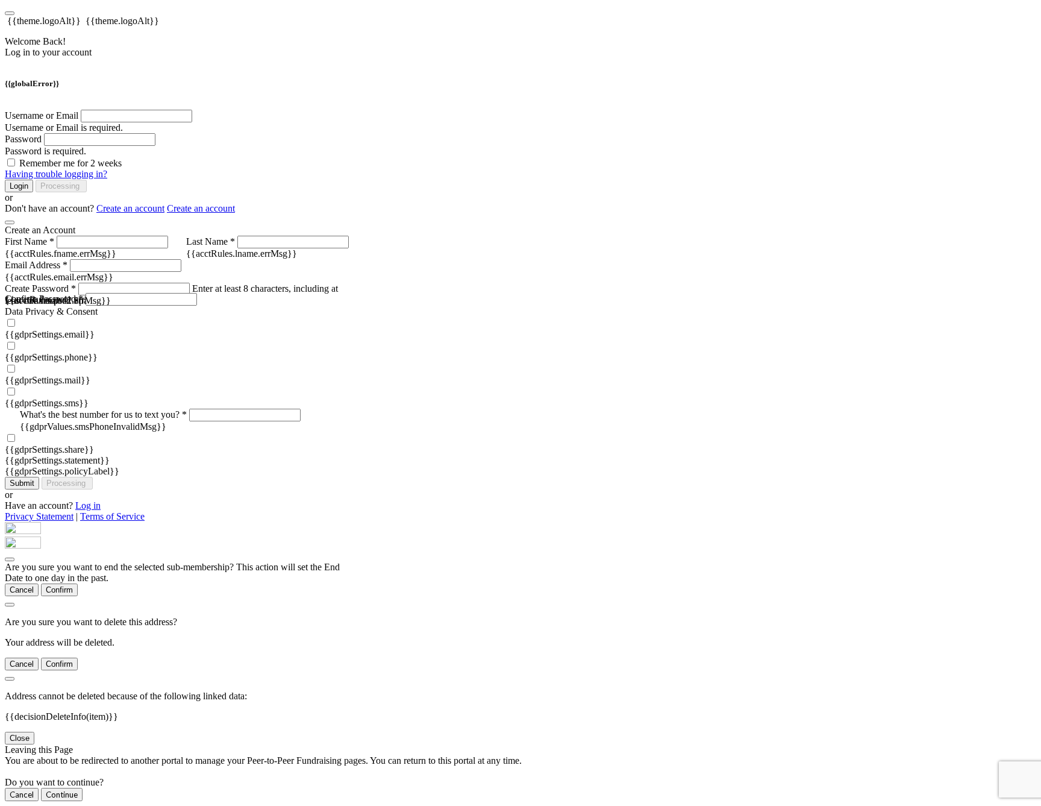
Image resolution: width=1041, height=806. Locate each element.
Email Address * (36, 265)
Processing (61, 185)
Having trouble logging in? (56, 174)
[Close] (9, 222)
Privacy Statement (39, 516)
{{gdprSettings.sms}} (47, 403)
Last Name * (210, 241)
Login (19, 185)
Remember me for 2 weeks (70, 163)
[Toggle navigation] (9, 13)
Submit (22, 483)
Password (23, 139)
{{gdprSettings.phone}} (51, 357)
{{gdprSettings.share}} (49, 449)
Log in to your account (48, 52)
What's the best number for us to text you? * (103, 414)
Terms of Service (112, 516)
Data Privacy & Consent (51, 311)
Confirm (59, 589)
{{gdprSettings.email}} (50, 334)
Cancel (22, 589)
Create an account (130, 208)
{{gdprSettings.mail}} (47, 380)
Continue (62, 794)
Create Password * (40, 288)
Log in (88, 505)
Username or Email (41, 115)
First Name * (29, 241)
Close (20, 738)
